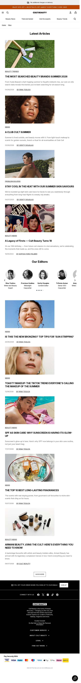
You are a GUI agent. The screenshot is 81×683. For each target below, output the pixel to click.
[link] (70, 13)
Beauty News (10, 19)
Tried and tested (27, 19)
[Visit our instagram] (47, 596)
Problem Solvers (12, 183)
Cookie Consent (39, 622)
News (7, 129)
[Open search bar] (7, 13)
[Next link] (78, 19)
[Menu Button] (2, 13)
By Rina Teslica (24, 91)
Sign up (64, 587)
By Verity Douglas (25, 147)
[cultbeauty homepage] (39, 13)
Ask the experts (44, 19)
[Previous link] (1, 19)
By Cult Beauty (23, 565)
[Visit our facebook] (38, 596)
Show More (39, 576)
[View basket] (75, 13)
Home (4, 27)
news (7, 333)
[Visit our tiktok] (52, 596)
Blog (9, 27)
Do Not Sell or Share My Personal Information (40, 625)
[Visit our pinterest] (57, 596)
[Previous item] (4, 281)
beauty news (11, 429)
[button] (75, 678)
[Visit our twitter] (43, 596)
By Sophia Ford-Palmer (26, 255)
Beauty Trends (62, 19)
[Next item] (75, 281)
